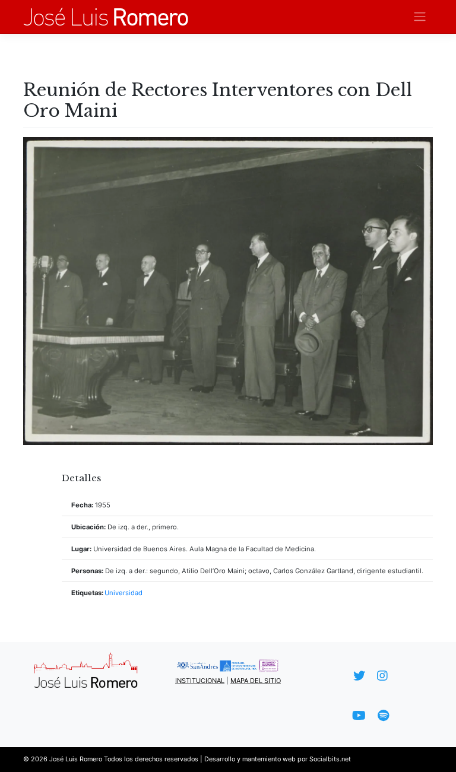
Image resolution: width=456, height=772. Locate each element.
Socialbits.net (330, 759)
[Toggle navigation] (420, 17)
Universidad (123, 593)
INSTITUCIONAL (199, 680)
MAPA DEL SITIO (255, 680)
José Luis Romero (75, 759)
